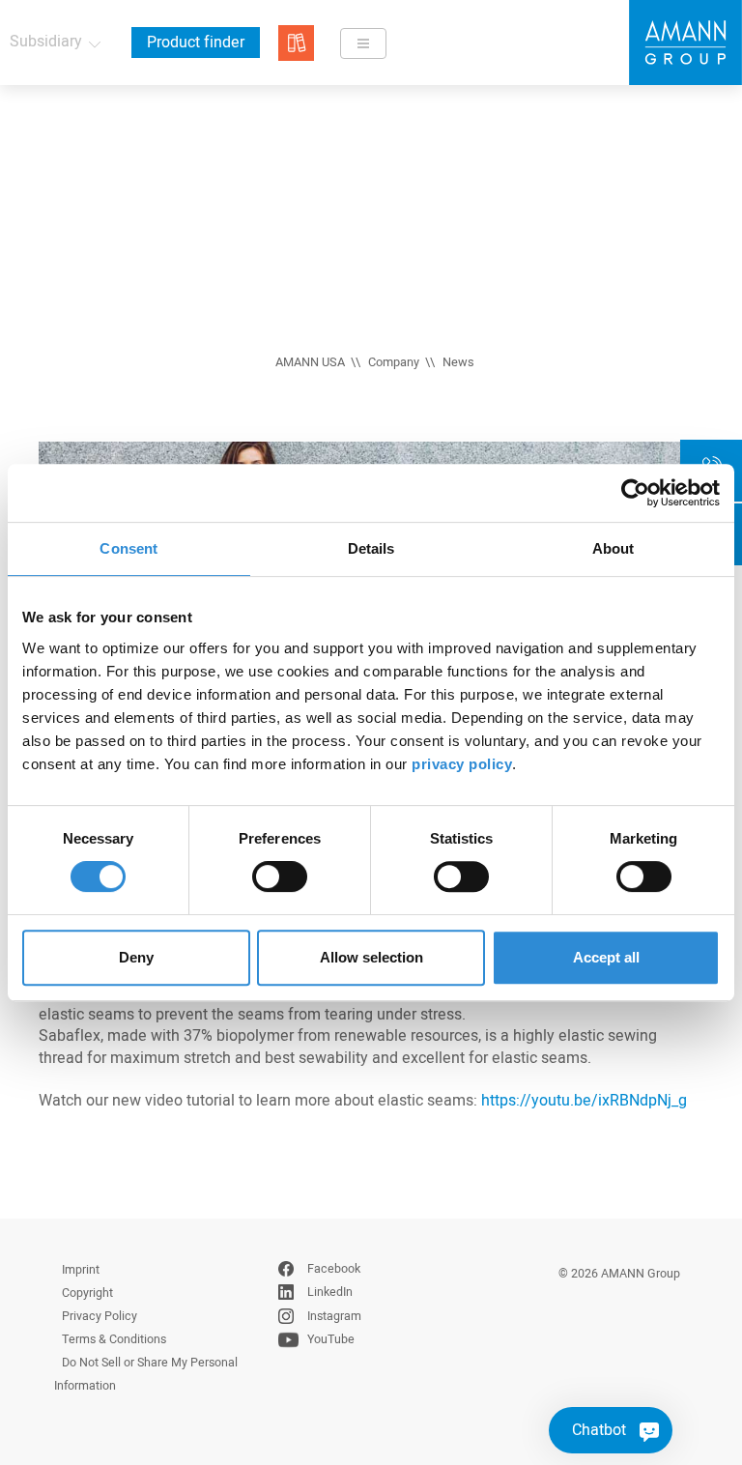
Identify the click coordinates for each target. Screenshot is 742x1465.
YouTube (331, 1339)
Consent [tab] (128, 548)
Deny (136, 957)
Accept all (606, 957)
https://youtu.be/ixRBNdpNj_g (586, 1100)
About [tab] (613, 548)
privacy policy (462, 764)
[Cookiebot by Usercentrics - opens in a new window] (635, 492)
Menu (363, 43)
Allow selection (371, 957)
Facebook (333, 1269)
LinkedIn (330, 1292)
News (458, 362)
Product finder (195, 42)
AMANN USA (310, 362)
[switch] (279, 876)
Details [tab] (371, 548)
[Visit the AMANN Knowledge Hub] (296, 43)
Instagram (334, 1316)
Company (393, 362)
